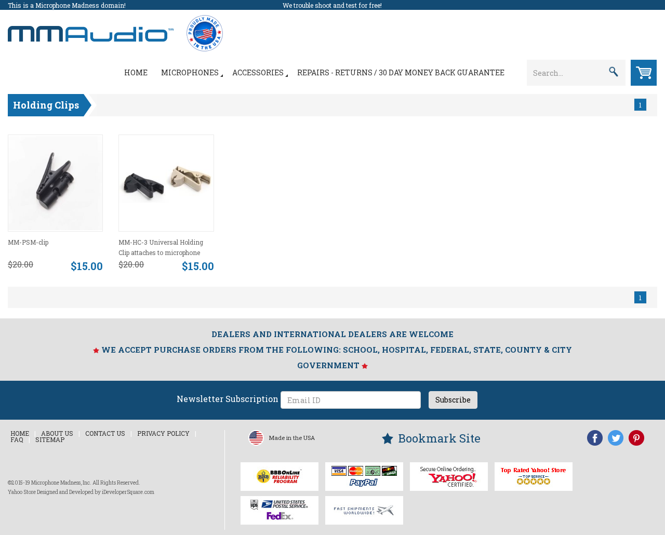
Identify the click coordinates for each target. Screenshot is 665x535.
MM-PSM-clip (28, 242)
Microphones (190, 72)
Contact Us (105, 433)
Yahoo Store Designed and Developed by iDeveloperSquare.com (81, 492)
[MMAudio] (91, 28)
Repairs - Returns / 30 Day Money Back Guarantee (400, 72)
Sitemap (49, 439)
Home (136, 72)
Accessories (258, 72)
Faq (16, 439)
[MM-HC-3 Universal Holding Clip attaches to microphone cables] (166, 182)
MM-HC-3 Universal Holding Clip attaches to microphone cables (160, 252)
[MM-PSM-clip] (55, 182)
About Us (57, 433)
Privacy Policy (163, 433)
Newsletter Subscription (227, 398)
